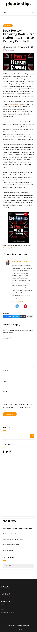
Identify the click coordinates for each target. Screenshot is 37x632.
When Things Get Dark (10, 248)
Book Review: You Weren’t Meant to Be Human (17, 528)
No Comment (9, 50)
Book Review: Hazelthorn (10, 534)
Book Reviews (7, 25)
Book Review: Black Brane (11, 545)
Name (5, 371)
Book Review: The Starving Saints (13, 539)
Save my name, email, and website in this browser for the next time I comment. (17, 406)
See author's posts (17, 302)
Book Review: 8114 (8, 550)
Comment (7, 338)
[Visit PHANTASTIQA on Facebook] (3, 452)
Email (5, 381)
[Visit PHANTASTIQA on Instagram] (10, 452)
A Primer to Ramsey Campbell (16, 104)
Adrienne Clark (11, 47)
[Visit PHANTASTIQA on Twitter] (6, 452)
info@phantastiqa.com (8, 612)
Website (5, 392)
